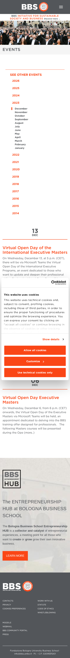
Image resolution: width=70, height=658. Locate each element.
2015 (15, 206)
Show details (50, 339)
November (21, 112)
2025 (15, 88)
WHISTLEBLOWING (47, 613)
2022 (15, 154)
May (17, 133)
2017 (15, 191)
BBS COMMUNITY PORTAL (15, 630)
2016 (15, 198)
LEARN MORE (15, 555)
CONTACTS (8, 601)
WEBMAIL (7, 627)
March (18, 140)
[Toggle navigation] (61, 7)
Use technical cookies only (35, 372)
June (18, 130)
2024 (16, 95)
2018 (15, 184)
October (20, 115)
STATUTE (42, 605)
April (18, 137)
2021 (15, 162)
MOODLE (7, 623)
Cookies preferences (14, 609)
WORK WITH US (45, 601)
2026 (16, 80)
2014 (15, 213)
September (21, 119)
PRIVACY (7, 605)
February (20, 144)
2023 (15, 102)
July (17, 126)
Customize (33, 361)
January (19, 148)
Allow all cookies (35, 350)
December (21, 108)
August (19, 123)
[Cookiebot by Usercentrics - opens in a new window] (51, 282)
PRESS (6, 634)
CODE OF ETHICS (46, 609)
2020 (16, 169)
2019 (15, 176)
